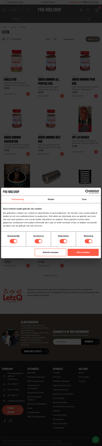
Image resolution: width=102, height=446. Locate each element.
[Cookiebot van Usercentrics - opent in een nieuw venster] (87, 192)
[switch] (38, 241)
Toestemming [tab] (17, 199)
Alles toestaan (83, 252)
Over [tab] (84, 199)
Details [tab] (51, 199)
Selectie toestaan (50, 252)
